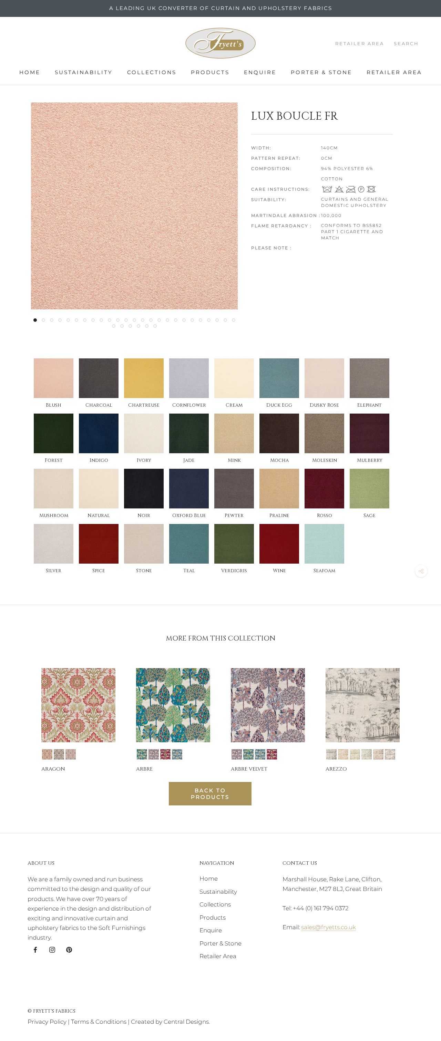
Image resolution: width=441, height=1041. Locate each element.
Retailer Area (394, 72)
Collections (151, 72)
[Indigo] (390, 754)
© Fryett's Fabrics (51, 1011)
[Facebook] (35, 949)
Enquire (260, 72)
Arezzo (336, 769)
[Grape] (59, 754)
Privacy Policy (47, 1021)
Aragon (53, 769)
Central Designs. (187, 1021)
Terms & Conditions (98, 1021)
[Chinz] (47, 754)
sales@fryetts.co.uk (328, 927)
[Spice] (378, 754)
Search (406, 43)
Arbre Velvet (249, 769)
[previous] (21, 714)
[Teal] (177, 754)
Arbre (144, 769)
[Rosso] (70, 754)
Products (210, 72)
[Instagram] (52, 949)
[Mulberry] (165, 754)
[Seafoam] (366, 754)
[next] (419, 714)
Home (29, 72)
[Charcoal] (331, 754)
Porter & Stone (321, 72)
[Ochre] (343, 754)
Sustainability (84, 72)
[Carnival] (142, 754)
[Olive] (355, 754)
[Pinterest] (69, 949)
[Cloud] (153, 754)
